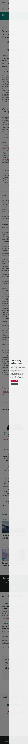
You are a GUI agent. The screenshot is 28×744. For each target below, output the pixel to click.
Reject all (14, 384)
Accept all (14, 380)
